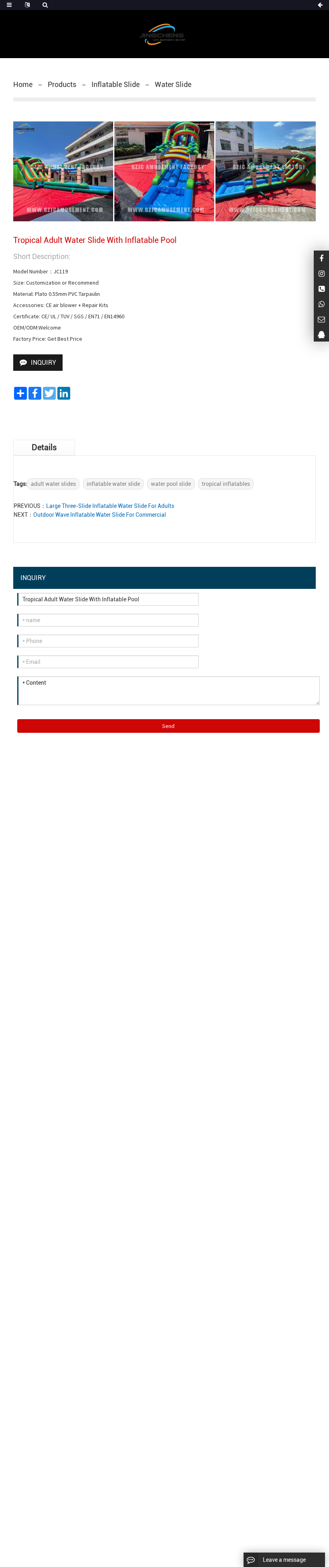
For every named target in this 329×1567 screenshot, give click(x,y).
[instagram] (321, 273)
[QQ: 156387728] (321, 334)
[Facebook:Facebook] (321, 258)
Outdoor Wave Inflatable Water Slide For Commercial (99, 515)
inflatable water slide (113, 484)
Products (62, 84)
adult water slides (53, 484)
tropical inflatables (226, 484)
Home (22, 84)
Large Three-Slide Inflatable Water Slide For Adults (110, 506)
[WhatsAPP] (321, 303)
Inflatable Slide (115, 84)
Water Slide (173, 84)
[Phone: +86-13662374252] (321, 288)
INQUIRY (43, 362)
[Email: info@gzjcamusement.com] (321, 318)
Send (168, 726)
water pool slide (171, 484)
